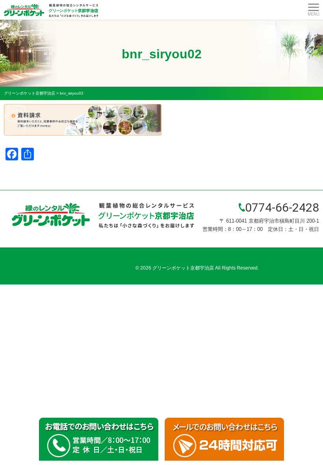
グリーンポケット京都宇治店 (183, 268)
